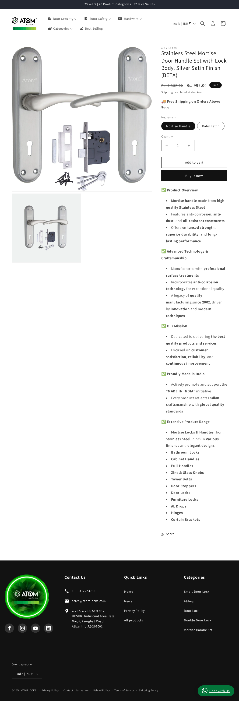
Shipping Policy (148, 690)
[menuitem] (62, 19)
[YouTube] (35, 628)
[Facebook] (9, 628)
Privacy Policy (134, 611)
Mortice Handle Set (198, 630)
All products (133, 620)
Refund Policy (101, 690)
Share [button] (170, 534)
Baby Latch (211, 126)
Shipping (167, 92)
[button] (202, 23)
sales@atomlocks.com (89, 601)
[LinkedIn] (48, 628)
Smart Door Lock (196, 591)
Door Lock (191, 611)
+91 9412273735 (83, 591)
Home (128, 591)
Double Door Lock (197, 620)
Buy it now (194, 175)
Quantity (167, 136)
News (128, 601)
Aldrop (189, 601)
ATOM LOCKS (28, 690)
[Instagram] (22, 628)
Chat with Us (219, 691)
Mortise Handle (178, 126)
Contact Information (76, 690)
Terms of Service (124, 690)
